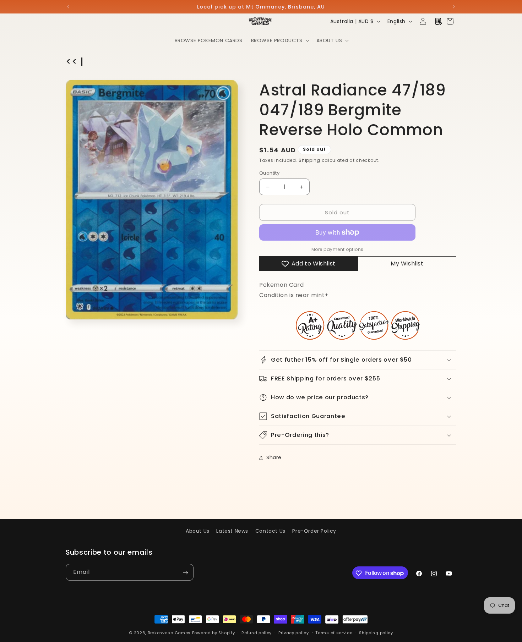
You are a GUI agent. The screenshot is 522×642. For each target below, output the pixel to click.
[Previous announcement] (68, 6)
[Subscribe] (185, 572)
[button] (279, 40)
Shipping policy (376, 632)
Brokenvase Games (169, 633)
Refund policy (256, 632)
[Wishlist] (438, 21)
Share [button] (274, 457)
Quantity (269, 173)
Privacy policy (293, 632)
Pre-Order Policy (314, 530)
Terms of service (333, 632)
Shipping (309, 160)
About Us (198, 530)
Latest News (232, 530)
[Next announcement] (454, 6)
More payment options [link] (337, 249)
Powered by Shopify (213, 633)
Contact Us (270, 530)
